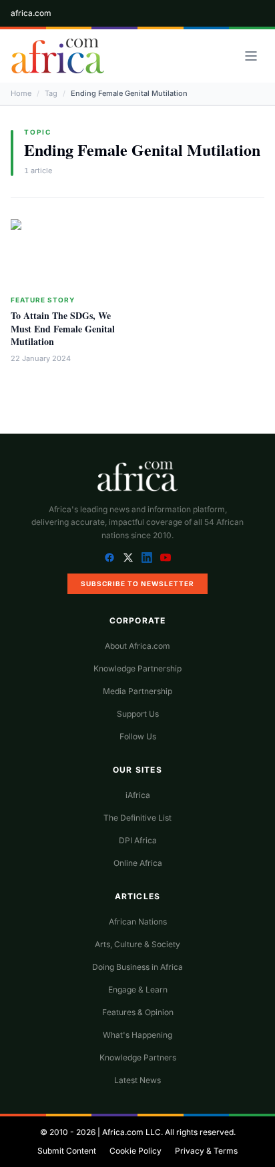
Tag (51, 93)
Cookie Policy (135, 1151)
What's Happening (137, 1035)
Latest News (137, 1080)
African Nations (138, 922)
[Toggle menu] (251, 56)
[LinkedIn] (147, 557)
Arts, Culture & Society (137, 944)
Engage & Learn (138, 989)
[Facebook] (109, 557)
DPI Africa (138, 840)
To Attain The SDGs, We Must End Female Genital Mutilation (63, 328)
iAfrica (137, 795)
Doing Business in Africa (137, 967)
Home (21, 93)
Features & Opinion (138, 1012)
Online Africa (137, 863)
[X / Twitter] (128, 557)
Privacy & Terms (206, 1151)
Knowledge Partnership (137, 668)
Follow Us (137, 736)
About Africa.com (137, 646)
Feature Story (43, 300)
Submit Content (66, 1151)
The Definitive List (137, 818)
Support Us (138, 714)
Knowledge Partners (137, 1057)
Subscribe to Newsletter (137, 583)
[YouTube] (165, 557)
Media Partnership (137, 691)
